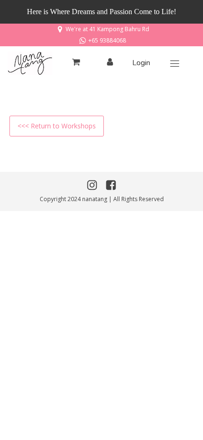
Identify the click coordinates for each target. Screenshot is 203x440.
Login (141, 63)
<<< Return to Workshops (56, 125)
